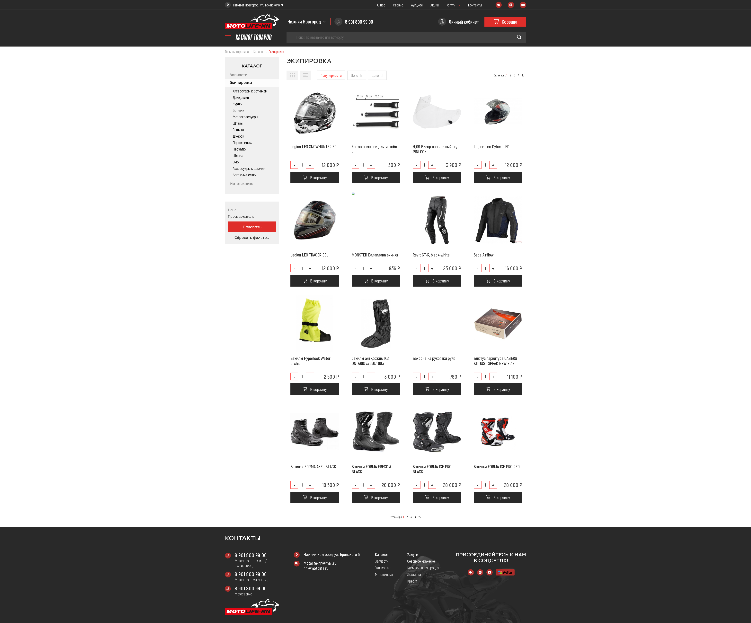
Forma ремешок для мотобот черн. (375, 149)
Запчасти (238, 75)
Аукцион (417, 5)
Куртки (237, 103)
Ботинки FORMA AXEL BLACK (313, 466)
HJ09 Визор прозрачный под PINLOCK (435, 149)
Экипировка (241, 83)
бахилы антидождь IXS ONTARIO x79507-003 (370, 361)
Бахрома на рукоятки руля (434, 358)
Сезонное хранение (421, 561)
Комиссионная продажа (424, 567)
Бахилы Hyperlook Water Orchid (310, 361)
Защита (238, 129)
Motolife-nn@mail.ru (320, 563)
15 (523, 75)
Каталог (381, 554)
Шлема (238, 155)
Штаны (238, 123)
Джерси (238, 136)
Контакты (475, 5)
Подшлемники (242, 142)
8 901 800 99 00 (251, 555)
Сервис (398, 5)
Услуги (450, 5)
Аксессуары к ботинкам (250, 91)
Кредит (412, 581)
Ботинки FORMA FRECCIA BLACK (371, 469)
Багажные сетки (244, 174)
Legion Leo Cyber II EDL (492, 146)
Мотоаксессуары (245, 116)
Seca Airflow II (485, 254)
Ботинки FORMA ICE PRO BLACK (432, 469)
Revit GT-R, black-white (431, 254)
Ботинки (238, 110)
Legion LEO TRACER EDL (309, 254)
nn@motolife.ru (316, 568)
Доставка (414, 574)
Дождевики (241, 97)
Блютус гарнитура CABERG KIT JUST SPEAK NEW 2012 (495, 361)
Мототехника (241, 184)
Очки (236, 162)
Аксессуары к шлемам (249, 168)
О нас (381, 5)
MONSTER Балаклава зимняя (375, 254)
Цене (354, 75)
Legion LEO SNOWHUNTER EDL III (314, 149)
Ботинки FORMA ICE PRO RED (497, 466)
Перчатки (239, 149)
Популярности (331, 75)
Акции (434, 5)
